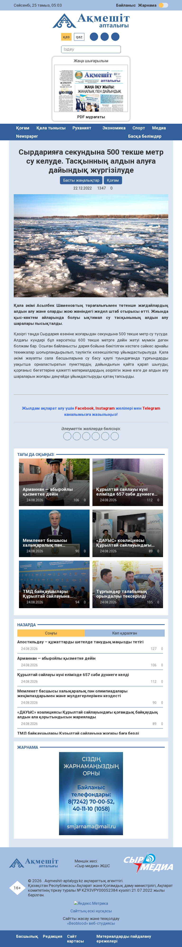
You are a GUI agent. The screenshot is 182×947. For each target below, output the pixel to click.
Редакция (52, 936)
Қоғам (22, 127)
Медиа (159, 127)
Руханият (82, 127)
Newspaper (27, 136)
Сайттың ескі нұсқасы (91, 911)
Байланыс (126, 5)
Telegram (151, 408)
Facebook (84, 408)
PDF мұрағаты (91, 116)
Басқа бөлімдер (144, 136)
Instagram (105, 408)
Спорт (138, 127)
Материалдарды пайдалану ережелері (123, 938)
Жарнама (147, 5)
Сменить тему (163, 5)
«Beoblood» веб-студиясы (91, 923)
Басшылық (27, 936)
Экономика (114, 127)
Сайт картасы (75, 938)
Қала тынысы (51, 127)
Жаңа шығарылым (94, 60)
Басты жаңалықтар (81, 180)
